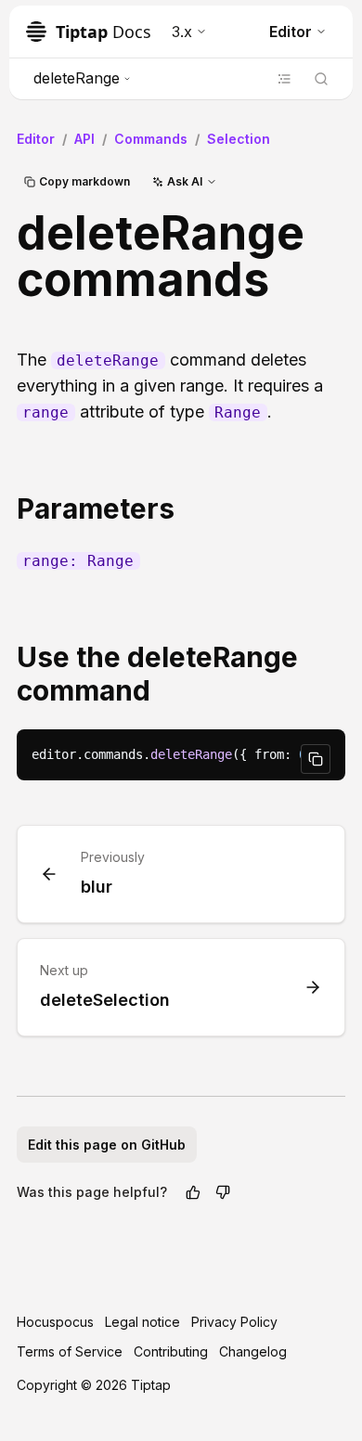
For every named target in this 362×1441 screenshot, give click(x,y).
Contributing (171, 1351)
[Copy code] (315, 759)
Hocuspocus (55, 1322)
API (84, 139)
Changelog (253, 1351)
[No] (223, 1192)
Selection (238, 139)
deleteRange (76, 78)
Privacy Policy (234, 1322)
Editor (290, 31)
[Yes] (193, 1192)
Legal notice (142, 1322)
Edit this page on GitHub (107, 1144)
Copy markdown (84, 181)
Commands (150, 139)
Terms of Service (70, 1351)
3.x (182, 31)
